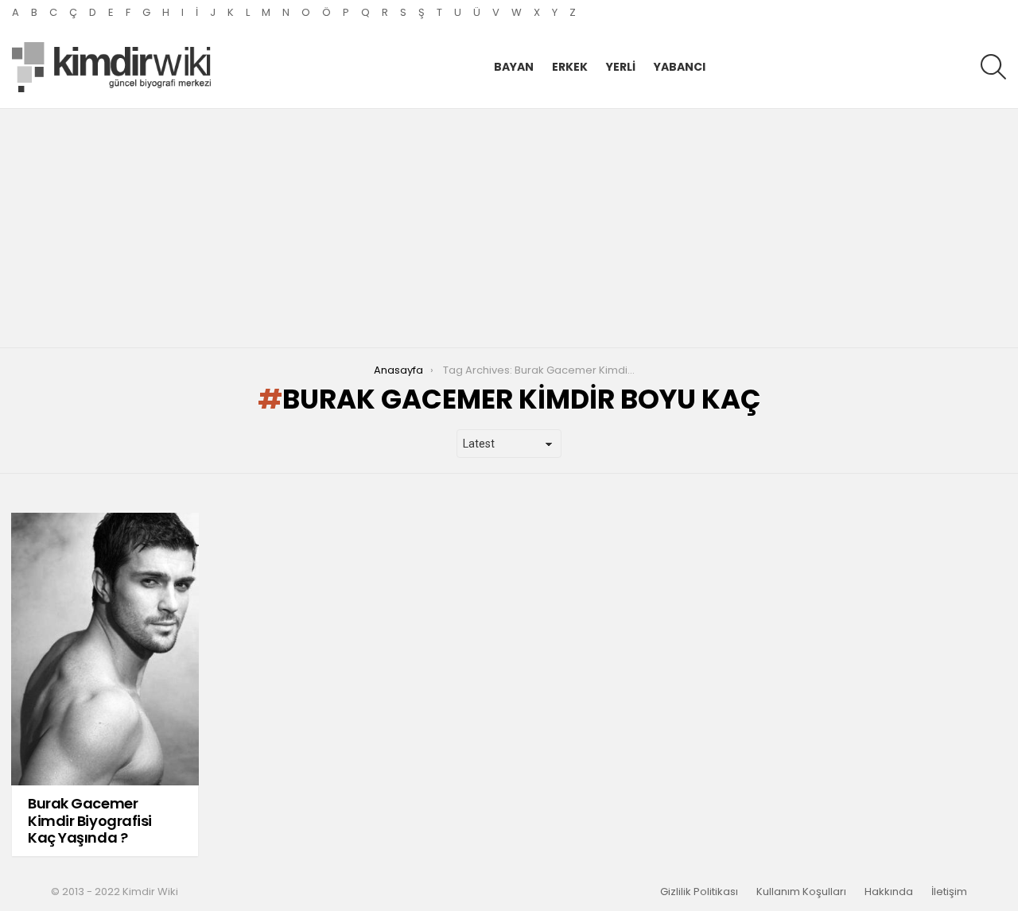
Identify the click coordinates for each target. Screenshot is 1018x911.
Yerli (620, 67)
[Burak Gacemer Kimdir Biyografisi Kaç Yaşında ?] (105, 649)
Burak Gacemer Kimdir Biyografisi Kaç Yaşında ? (90, 820)
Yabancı (679, 67)
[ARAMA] (993, 67)
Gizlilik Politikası (699, 892)
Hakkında (889, 892)
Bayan (514, 67)
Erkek (570, 67)
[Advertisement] (509, 228)
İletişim (949, 892)
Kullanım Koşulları (801, 892)
